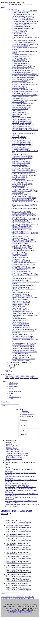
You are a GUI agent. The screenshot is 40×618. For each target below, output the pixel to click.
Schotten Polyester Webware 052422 (23, 285)
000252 (22, 376)
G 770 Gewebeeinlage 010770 (21, 145)
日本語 (29, 504)
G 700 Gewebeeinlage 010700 (21, 140)
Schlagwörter (13, 391)
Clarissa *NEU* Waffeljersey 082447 (24, 84)
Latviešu (12, 483)
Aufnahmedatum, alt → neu (14, 451)
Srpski (10, 495)
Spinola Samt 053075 (19, 299)
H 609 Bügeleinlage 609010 (21, 166)
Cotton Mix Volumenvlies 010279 (22, 89)
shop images (27, 378)
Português (24, 490)
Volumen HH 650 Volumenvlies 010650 (24, 352)
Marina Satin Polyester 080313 (21, 228)
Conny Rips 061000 (18, 88)
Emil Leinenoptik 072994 (20, 107)
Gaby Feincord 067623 (19, 149)
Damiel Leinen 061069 (19, 93)
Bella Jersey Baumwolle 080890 (22, 54)
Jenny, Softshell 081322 (19, 187)
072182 (12, 378)
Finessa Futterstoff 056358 (20, 117)
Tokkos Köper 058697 (19, 320)
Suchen (11, 393)
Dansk (22, 469)
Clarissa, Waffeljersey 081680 (21, 82)
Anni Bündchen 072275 (19, 33)
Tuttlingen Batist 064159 (20, 327)
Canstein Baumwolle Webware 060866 (24, 74)
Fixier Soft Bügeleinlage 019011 (22, 126)
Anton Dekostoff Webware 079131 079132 (25, 37)
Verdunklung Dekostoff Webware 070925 (25, 339)
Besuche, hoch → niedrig (14, 457)
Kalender (11, 388)
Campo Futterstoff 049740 (20, 72)
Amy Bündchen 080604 (19, 25)
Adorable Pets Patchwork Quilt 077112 (24, 19)
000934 (7, 378)
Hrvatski (12, 480)
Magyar (11, 487)
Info (10, 395)
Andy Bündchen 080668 (20, 26)
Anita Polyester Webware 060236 (22, 28)
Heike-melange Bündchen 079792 (22, 175)
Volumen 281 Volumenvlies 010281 (23, 348)
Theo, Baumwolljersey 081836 (21, 313)
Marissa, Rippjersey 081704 (21, 229)
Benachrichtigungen (15, 397)
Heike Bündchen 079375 (20, 173)
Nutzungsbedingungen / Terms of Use (20, 4)
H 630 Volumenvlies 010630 (21, 168)
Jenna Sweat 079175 (18, 186)
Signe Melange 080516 (19, 294)
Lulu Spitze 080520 (18, 217)
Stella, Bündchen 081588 (20, 301)
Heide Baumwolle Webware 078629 (23, 172)
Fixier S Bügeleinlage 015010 (21, 119)
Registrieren (25, 412)
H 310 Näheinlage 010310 (20, 163)
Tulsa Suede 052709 (18, 322)
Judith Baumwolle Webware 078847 (23, 191)
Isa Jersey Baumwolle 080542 (21, 180)
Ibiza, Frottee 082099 (19, 177)
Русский (29, 501)
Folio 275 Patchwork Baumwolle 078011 (25, 130)
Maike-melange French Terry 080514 (23, 224)
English (11, 473)
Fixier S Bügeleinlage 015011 (21, 121)
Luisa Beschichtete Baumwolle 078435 (24, 215)
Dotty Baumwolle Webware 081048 (23, 100)
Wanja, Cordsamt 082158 (20, 355)
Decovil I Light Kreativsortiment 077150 (24, 95)
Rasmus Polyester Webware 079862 (23, 263)
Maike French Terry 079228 (21, 222)
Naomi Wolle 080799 (19, 243)
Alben (3, 7)
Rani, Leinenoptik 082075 (20, 261)
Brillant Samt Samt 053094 (20, 63)
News (10, 366)
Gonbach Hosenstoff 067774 (21, 161)
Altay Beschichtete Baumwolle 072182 (24, 21)
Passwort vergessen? (28, 414)
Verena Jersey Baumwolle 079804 (22, 343)
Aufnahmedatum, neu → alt (14, 449)
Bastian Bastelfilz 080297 (20, 46)
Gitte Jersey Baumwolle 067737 (22, 158)
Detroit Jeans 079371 (18, 98)
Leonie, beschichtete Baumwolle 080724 (24, 208)
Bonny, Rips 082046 (18, 60)
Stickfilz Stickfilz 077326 (20, 306)
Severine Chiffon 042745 (20, 287)
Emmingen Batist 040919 (20, 109)
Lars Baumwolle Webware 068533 (23, 198)
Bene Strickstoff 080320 (19, 56)
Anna (21, 378)
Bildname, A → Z (11, 446)
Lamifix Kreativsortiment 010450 (22, 196)
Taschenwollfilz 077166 (19, 310)
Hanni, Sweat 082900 (19, 13)
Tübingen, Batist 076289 (20, 324)
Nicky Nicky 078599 (18, 252)
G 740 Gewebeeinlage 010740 (21, 144)
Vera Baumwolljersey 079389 (21, 336)
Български (13, 501)
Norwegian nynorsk (19, 488)
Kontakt (11, 398)
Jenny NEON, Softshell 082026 (22, 189)
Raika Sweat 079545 (18, 259)
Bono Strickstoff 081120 (19, 61)
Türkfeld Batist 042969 (19, 325)
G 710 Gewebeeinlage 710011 (21, 142)
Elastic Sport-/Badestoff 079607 (22, 105)
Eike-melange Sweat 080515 (21, 103)
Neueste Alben (13, 386)
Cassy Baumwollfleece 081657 (22, 79)
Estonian (12, 476)
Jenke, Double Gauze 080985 (21, 184)
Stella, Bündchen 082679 (20, 303)
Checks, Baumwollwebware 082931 (23, 11)
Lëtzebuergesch (17, 484)
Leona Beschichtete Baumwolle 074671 (24, 205)
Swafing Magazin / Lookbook (18, 362)
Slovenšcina (14, 494)
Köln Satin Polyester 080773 (21, 194)
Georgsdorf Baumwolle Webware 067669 (25, 151)
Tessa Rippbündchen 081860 (21, 311)
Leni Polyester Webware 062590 (22, 200)
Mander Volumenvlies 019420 (21, 226)
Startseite (5, 510)
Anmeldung (19, 409)
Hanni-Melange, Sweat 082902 (22, 14)
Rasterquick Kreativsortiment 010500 (23, 264)
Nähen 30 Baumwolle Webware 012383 (24, 242)
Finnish (25, 476)
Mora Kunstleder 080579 (20, 238)
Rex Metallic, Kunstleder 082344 (22, 268)
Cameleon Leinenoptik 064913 (21, 70)
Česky (10, 469)
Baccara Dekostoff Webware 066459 (23, 42)
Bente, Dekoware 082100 (20, 58)
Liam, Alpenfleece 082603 (20, 212)
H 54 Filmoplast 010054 (19, 165)
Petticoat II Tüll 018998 (19, 256)
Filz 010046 (16, 116)
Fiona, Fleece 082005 (19, 112)
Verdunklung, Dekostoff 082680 (22, 16)
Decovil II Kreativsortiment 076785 (23, 96)
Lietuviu (24, 485)
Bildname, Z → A (11, 448)
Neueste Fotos (13, 384)
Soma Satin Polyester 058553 (21, 296)
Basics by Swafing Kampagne (21, 18)
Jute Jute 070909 (17, 193)
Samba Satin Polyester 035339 (21, 278)
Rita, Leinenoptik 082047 (20, 271)
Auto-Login (23, 431)
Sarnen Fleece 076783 (19, 280)
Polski (10, 490)
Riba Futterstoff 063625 (19, 270)
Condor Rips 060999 (18, 86)
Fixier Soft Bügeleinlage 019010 (22, 124)
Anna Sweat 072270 (18, 32)
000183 (17, 376)
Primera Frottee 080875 (19, 257)
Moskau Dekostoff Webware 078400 (23, 240)
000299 (32, 376)
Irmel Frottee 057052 (18, 179)
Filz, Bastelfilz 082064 (19, 110)
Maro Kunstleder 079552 (20, 231)
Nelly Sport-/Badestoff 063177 (21, 247)
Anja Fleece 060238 (18, 30)
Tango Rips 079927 (18, 308)
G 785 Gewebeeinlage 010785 (21, 147)
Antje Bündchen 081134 (19, 35)
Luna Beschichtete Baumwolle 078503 (24, 219)
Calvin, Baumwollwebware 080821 (23, 68)
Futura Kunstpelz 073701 (20, 138)
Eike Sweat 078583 (18, 102)
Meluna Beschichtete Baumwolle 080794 (25, 233)
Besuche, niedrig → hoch (14, 459)
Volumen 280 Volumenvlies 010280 (23, 346)
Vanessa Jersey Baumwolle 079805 (23, 329)
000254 (27, 376)
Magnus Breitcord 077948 (20, 221)
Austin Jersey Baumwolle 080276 (22, 40)
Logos (10, 368)
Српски (11, 502)
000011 (7, 376)
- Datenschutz (30, 598)
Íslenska (25, 480)
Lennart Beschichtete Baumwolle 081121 (25, 201)
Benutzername (24, 420)
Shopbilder (34, 378)
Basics (11, 9)
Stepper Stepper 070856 (19, 305)
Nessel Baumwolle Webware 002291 (23, 250)
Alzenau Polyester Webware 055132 (23, 23)
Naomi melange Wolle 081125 (21, 245)
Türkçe (25, 497)
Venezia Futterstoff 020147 (20, 334)
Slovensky (31, 494)
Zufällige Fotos (13, 383)
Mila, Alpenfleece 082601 (20, 236)
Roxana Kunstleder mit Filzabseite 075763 (25, 275)
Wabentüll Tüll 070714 (19, 353)
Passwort (22, 425)
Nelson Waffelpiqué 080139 (21, 249)
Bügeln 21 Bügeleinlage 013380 (22, 65)
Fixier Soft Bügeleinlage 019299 (22, 128)
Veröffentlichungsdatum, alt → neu (17, 455)
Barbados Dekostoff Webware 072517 (24, 44)
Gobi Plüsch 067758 (18, 159)
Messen (11, 364)
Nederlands (27, 487)
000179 (12, 376)
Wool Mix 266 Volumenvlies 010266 (23, 359)
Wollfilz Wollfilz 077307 (20, 357)
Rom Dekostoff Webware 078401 (22, 273)
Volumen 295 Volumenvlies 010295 (23, 350)
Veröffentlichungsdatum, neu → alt (17, 453)
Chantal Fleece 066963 (19, 81)
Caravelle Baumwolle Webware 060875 (24, 75)
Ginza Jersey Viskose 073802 (21, 156)
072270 (17, 378)
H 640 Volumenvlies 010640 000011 (23, 170)
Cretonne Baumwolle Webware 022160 (24, 91)
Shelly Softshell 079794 (19, 292)
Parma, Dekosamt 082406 (20, 254)
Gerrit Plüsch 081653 (19, 154)
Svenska (12, 497)
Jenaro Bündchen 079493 (20, 182)
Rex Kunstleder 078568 (19, 266)
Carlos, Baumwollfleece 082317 (22, 67)
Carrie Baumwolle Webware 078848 (23, 77)
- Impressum (22, 598)
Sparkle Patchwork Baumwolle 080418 (24, 298)
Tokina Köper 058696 (19, 318)
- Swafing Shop (13, 598)
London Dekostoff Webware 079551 (23, 214)
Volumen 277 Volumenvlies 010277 (23, 345)
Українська (14, 504)
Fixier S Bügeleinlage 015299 (21, 123)
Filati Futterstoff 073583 (19, 114)
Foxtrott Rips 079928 (19, 137)
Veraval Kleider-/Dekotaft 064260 (22, 338)
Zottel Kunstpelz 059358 (20, 360)
